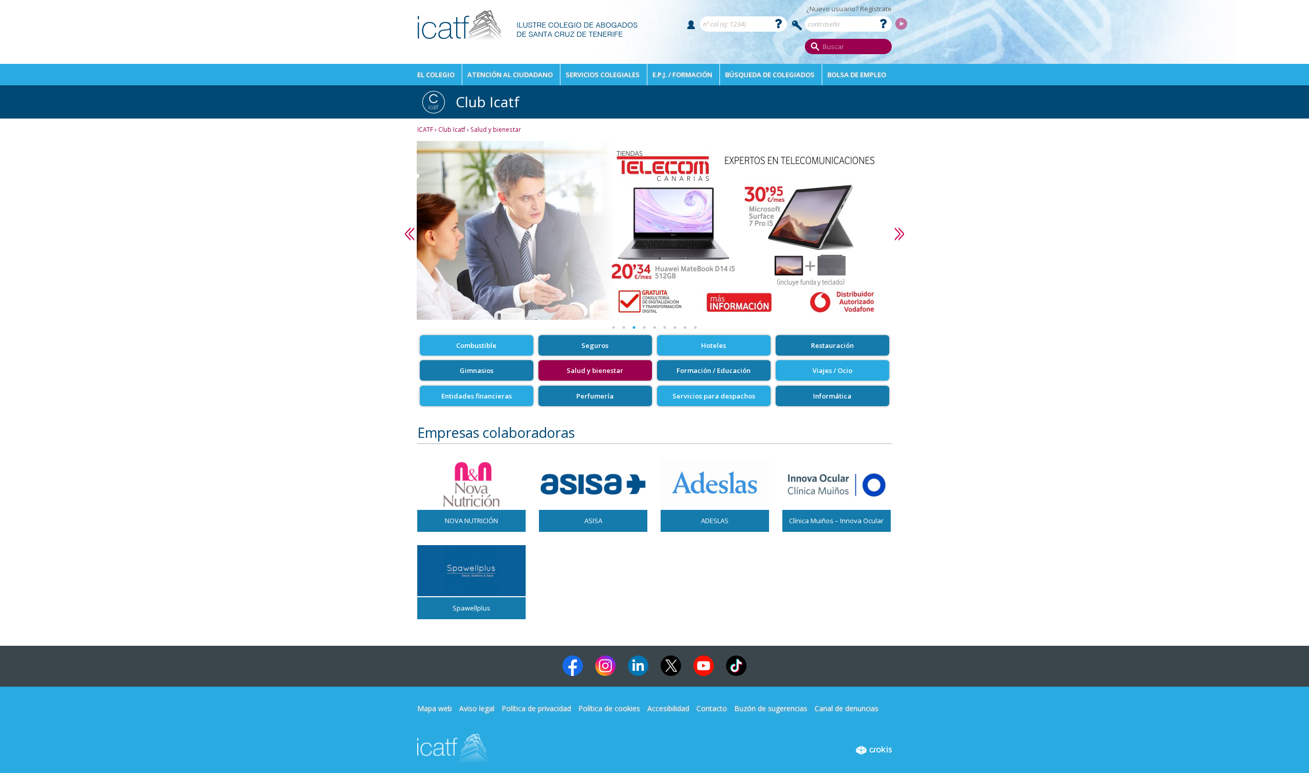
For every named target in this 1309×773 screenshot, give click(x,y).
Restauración (832, 345)
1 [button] (613, 327)
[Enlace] (528, 44)
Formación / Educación (713, 370)
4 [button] (644, 327)
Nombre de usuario (691, 24)
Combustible (476, 345)
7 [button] (675, 327)
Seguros (594, 345)
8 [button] (685, 327)
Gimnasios (476, 370)
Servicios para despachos (713, 396)
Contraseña (797, 25)
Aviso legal (476, 708)
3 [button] (634, 327)
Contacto (711, 708)
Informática (832, 396)
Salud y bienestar (595, 370)
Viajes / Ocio (832, 370)
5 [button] (654, 327)
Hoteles (713, 345)
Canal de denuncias (846, 708)
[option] (654, 230)
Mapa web (434, 708)
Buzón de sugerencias (770, 708)
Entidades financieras (476, 396)
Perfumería (595, 396)
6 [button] (665, 327)
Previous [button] (409, 234)
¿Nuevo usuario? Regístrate (849, 9)
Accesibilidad (668, 708)
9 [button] (695, 327)
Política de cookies (609, 708)
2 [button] (624, 327)
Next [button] (899, 234)
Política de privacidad (536, 708)
